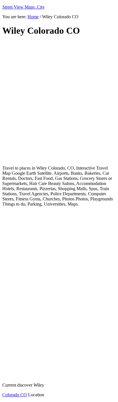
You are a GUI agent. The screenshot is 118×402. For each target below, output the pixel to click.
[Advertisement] (59, 101)
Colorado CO (14, 394)
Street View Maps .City (23, 7)
